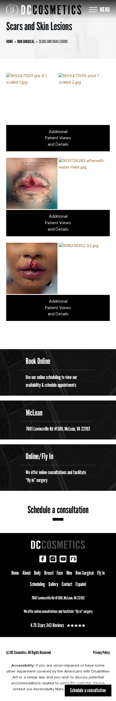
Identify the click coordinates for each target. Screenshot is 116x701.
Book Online (38, 361)
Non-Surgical (85, 573)
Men (69, 573)
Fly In (101, 573)
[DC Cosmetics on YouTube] (63, 559)
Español (81, 584)
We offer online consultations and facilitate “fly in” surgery (58, 611)
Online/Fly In (39, 456)
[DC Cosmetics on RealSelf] (73, 559)
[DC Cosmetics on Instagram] (53, 559)
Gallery (53, 584)
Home (15, 573)
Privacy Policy (101, 652)
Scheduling (37, 584)
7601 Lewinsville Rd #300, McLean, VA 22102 (58, 597)
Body (37, 573)
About (26, 573)
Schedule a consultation (58, 509)
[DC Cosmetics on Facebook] (42, 559)
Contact (67, 584)
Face (60, 573)
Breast (48, 573)
